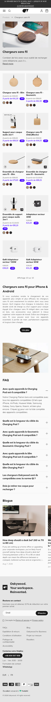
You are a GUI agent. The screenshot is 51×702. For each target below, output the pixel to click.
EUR (4, 675)
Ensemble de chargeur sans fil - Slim (13, 172)
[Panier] (46, 10)
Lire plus (25, 330)
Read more (8, 64)
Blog (28, 628)
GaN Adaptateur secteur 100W (10, 260)
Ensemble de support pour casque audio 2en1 (12, 216)
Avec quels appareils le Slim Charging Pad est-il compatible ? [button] (20, 455)
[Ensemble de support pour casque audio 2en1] (14, 203)
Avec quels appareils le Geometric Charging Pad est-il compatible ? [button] (21, 433)
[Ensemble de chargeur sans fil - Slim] (14, 160)
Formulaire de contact (12, 664)
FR (12, 675)
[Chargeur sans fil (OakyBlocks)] (37, 121)
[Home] (25, 10)
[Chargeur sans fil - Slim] (14, 81)
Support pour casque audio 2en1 (12, 133)
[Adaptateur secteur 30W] (37, 203)
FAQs (5, 628)
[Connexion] (41, 10)
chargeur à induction (35, 304)
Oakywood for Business (36, 632)
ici (19, 409)
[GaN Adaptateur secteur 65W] (37, 248)
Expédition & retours (11, 632)
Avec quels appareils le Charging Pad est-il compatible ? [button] (20, 390)
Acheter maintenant (25, 6)
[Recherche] (9, 11)
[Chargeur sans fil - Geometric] (37, 81)
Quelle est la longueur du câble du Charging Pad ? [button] (21, 422)
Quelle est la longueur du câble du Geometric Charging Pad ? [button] (21, 444)
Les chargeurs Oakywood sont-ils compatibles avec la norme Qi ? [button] (20, 477)
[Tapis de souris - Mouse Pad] (7, 360)
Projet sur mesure (34, 636)
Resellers (30, 640)
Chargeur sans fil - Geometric (34, 93)
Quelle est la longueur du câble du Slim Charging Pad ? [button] (21, 466)
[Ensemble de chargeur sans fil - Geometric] (37, 160)
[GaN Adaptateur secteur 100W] (14, 248)
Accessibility (8, 646)
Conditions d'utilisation (12, 636)
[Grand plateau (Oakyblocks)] (20, 352)
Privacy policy (37, 620)
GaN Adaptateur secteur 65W (34, 260)
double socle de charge (13, 307)
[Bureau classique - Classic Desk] (36, 361)
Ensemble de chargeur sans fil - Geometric (36, 172)
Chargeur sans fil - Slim (13, 92)
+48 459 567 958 (12, 656)
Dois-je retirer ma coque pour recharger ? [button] (18, 487)
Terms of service (22, 620)
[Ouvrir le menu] (4, 10)
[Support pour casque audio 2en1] (14, 121)
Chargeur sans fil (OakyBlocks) (34, 133)
